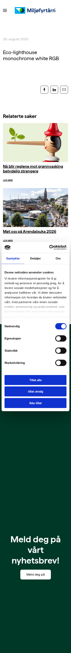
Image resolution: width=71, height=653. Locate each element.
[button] (5, 10)
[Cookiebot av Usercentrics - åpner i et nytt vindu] (50, 247)
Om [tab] (58, 258)
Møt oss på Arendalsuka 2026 (29, 231)
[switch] (60, 338)
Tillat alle (35, 380)
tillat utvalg (35, 391)
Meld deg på (35, 574)
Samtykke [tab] (13, 258)
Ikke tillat (35, 403)
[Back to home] (35, 10)
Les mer (8, 180)
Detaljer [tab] (35, 258)
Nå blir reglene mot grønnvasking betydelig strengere (33, 168)
